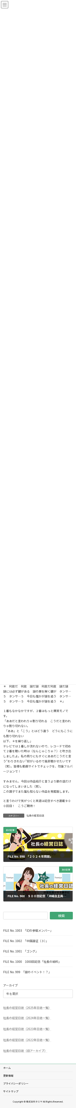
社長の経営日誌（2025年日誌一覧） (27, 1008)
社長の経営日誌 (35, 815)
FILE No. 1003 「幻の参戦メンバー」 (28, 930)
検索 (61, 915)
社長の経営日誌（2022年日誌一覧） (27, 1040)
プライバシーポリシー (15, 1083)
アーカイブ (10, 985)
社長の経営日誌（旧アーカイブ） (25, 1051)
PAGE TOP (70, 1071)
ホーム (7, 1067)
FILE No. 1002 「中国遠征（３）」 (26, 941)
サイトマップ (10, 1091)
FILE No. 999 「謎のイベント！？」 (27, 972)
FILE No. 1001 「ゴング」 (20, 951)
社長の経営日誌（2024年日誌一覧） (27, 1018)
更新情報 (8, 1075)
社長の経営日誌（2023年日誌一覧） (27, 1029)
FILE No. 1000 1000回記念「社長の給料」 (32, 961)
